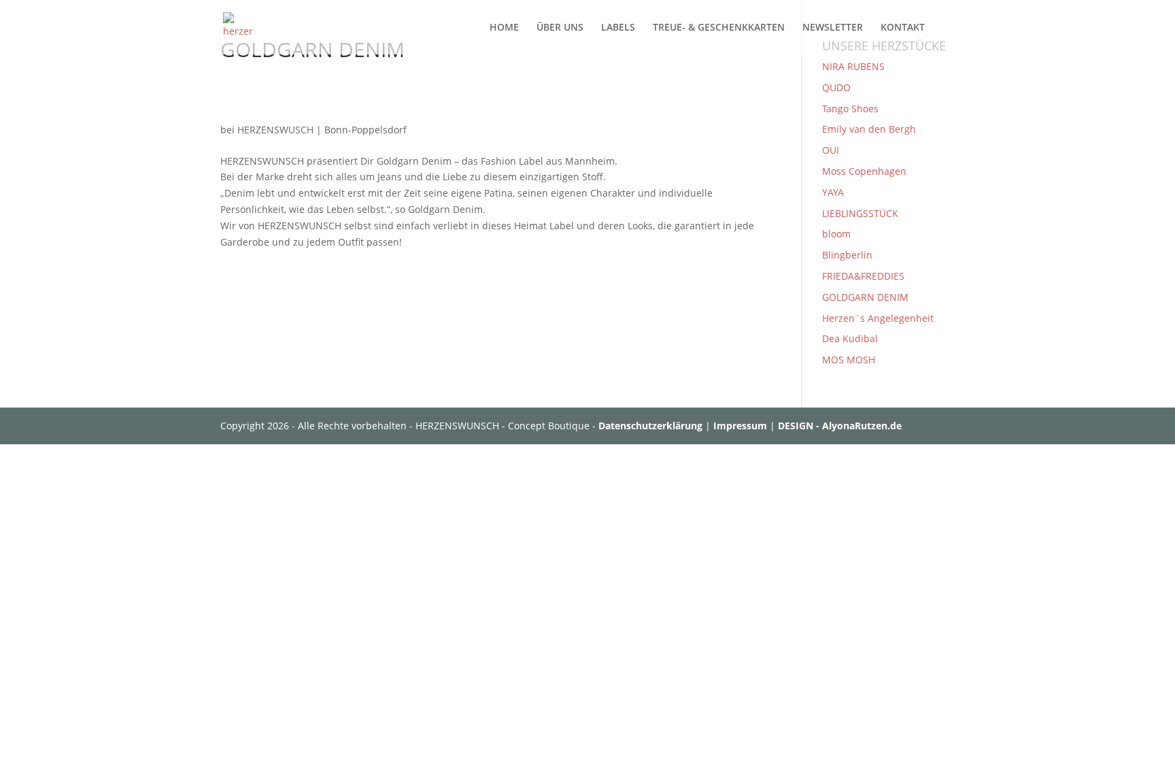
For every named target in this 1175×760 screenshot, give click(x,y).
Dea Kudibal (850, 338)
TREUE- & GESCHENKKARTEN (719, 27)
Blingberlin (847, 254)
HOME (504, 27)
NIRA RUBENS (853, 66)
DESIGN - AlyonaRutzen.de (840, 425)
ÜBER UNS (560, 27)
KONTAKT (903, 27)
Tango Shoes (850, 108)
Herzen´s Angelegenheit (878, 318)
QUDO (836, 87)
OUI (830, 150)
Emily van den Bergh (869, 128)
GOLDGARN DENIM (865, 297)
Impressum (740, 425)
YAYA (833, 192)
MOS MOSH (848, 359)
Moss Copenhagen (864, 171)
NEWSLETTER (832, 27)
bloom (836, 233)
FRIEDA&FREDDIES (863, 275)
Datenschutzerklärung (650, 425)
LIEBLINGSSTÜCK (860, 213)
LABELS (618, 27)
